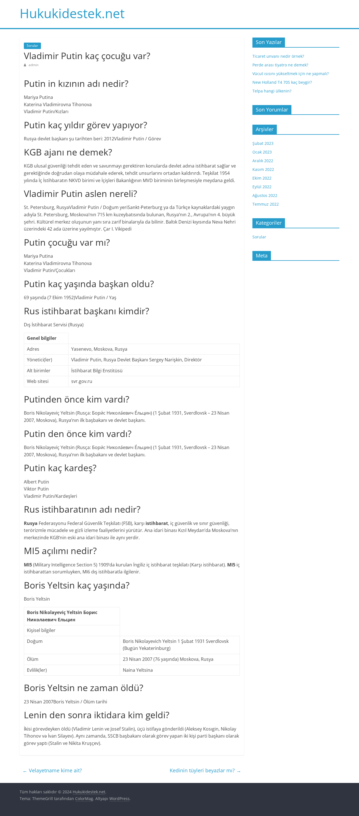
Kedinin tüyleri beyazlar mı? (205, 770)
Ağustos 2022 (264, 195)
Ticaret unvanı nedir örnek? (278, 56)
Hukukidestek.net (72, 13)
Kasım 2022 (263, 169)
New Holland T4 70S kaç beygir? (282, 82)
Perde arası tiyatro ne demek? (280, 65)
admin (33, 64)
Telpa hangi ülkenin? (271, 91)
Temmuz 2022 (265, 204)
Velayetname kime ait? (52, 770)
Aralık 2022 (262, 160)
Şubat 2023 (262, 143)
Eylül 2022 (261, 186)
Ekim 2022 (261, 178)
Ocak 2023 (262, 152)
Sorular (32, 45)
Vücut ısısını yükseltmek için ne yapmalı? (290, 73)
